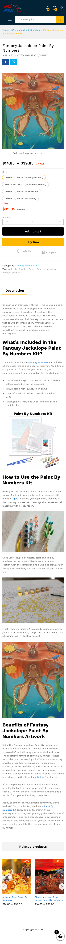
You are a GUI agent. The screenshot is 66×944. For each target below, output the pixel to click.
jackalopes (52, 269)
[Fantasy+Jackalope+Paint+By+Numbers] (13, 62)
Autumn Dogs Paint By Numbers (14, 898)
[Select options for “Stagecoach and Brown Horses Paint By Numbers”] (41, 891)
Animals (19, 265)
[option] (17, 884)
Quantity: (6, 217)
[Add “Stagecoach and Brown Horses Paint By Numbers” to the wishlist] (56, 891)
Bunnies (22, 269)
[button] (23, 177)
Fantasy (41, 269)
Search (60, 19)
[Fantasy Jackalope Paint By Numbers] (5, 62)
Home (5, 30)
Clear (5, 203)
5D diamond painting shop (26, 30)
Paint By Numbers (38, 362)
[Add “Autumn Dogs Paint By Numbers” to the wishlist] (24, 891)
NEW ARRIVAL (32, 265)
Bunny (32, 269)
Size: (5, 172)
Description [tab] (15, 290)
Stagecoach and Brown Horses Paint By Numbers (49, 898)
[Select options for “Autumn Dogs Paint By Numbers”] (9, 891)
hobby (40, 777)
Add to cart (33, 231)
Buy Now (33, 242)
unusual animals (11, 272)
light (15, 498)
